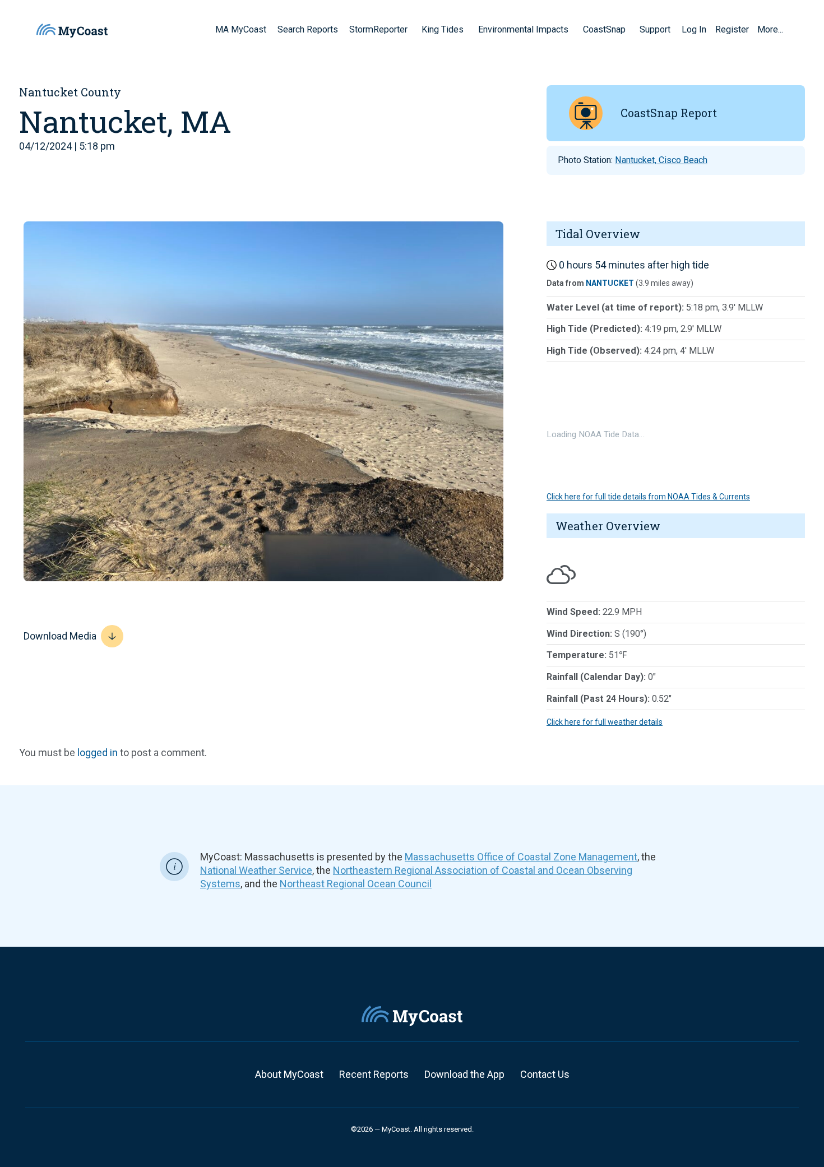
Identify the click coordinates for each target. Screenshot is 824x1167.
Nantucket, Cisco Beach (661, 160)
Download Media (60, 636)
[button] (411, 29)
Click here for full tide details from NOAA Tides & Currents (648, 496)
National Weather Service (256, 870)
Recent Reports (374, 1074)
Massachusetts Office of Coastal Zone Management (521, 857)
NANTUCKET (610, 283)
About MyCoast (289, 1074)
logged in (97, 752)
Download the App (464, 1074)
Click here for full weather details (605, 721)
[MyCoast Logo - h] (72, 31)
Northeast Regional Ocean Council (356, 884)
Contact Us (545, 1074)
